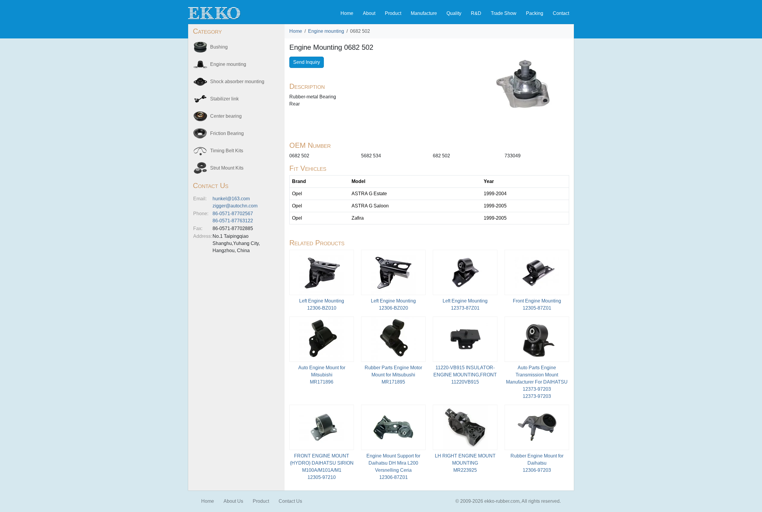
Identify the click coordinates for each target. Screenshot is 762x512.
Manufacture (424, 13)
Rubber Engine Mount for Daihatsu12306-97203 (536, 463)
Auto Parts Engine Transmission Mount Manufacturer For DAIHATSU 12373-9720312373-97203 (537, 382)
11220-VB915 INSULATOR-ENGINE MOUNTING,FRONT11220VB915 (465, 374)
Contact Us (290, 501)
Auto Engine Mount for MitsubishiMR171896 (321, 374)
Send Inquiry (306, 62)
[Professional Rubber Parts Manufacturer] (214, 12)
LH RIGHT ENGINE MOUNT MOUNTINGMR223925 (465, 463)
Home (347, 13)
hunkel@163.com (231, 198)
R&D (476, 13)
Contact (561, 13)
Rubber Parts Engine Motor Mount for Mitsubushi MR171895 (393, 374)
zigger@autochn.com (235, 205)
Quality (453, 13)
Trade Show (503, 13)
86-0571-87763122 (233, 220)
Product (393, 13)
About (369, 13)
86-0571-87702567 (233, 213)
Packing (534, 13)
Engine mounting (326, 31)
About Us (233, 501)
